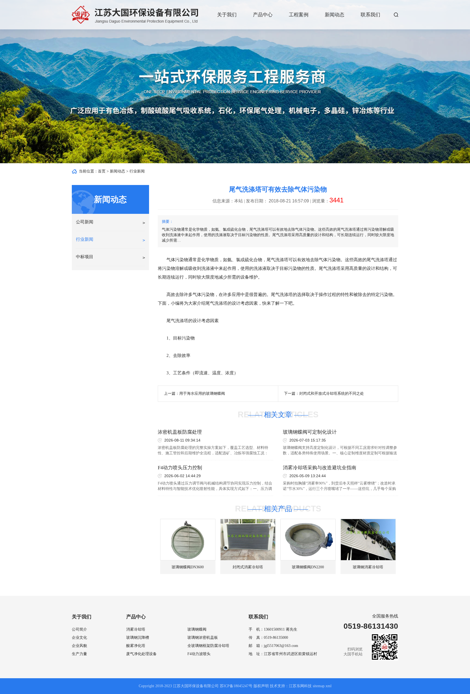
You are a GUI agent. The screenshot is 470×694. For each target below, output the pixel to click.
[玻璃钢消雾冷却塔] (368, 539)
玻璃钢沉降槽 (137, 638)
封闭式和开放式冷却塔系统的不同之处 (331, 393)
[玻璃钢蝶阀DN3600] (187, 539)
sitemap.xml (322, 686)
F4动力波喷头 (199, 654)
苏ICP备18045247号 (236, 686)
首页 (102, 171)
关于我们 (227, 14)
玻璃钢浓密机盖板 (202, 638)
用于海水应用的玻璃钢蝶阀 (202, 393)
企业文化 (79, 638)
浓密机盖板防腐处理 (180, 432)
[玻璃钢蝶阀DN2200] (308, 539)
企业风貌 (79, 646)
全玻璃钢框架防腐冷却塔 (208, 646)
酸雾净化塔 (135, 646)
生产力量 (79, 654)
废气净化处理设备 (141, 654)
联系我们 (370, 14)
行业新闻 (137, 171)
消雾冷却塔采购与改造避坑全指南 (319, 467)
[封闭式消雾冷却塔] (248, 539)
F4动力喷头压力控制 (180, 467)
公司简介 (79, 629)
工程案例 (298, 14)
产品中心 (263, 14)
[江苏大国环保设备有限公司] (135, 15)
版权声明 (261, 686)
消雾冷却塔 (135, 629)
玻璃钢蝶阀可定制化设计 (310, 432)
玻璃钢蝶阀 (196, 629)
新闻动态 (334, 14)
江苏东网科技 (300, 686)
